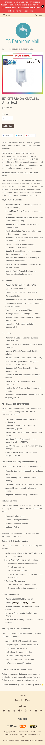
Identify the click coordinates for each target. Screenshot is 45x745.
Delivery (40, 740)
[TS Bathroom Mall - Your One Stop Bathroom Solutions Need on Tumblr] (31, 711)
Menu (8, 15)
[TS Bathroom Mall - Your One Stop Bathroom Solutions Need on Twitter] (4, 711)
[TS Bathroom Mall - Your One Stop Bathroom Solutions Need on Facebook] (9, 711)
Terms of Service (8, 740)
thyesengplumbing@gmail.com (23, 603)
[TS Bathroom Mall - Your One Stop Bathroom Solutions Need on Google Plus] (20, 711)
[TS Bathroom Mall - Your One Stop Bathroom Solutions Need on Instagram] (26, 711)
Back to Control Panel (22, 700)
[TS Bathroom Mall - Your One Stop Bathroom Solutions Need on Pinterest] (14, 711)
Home (3, 49)
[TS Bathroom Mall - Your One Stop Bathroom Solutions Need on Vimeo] (41, 711)
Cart (40, 15)
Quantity (5, 114)
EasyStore (22, 737)
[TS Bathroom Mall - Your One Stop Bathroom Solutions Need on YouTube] (36, 711)
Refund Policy (31, 740)
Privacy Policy (20, 740)
